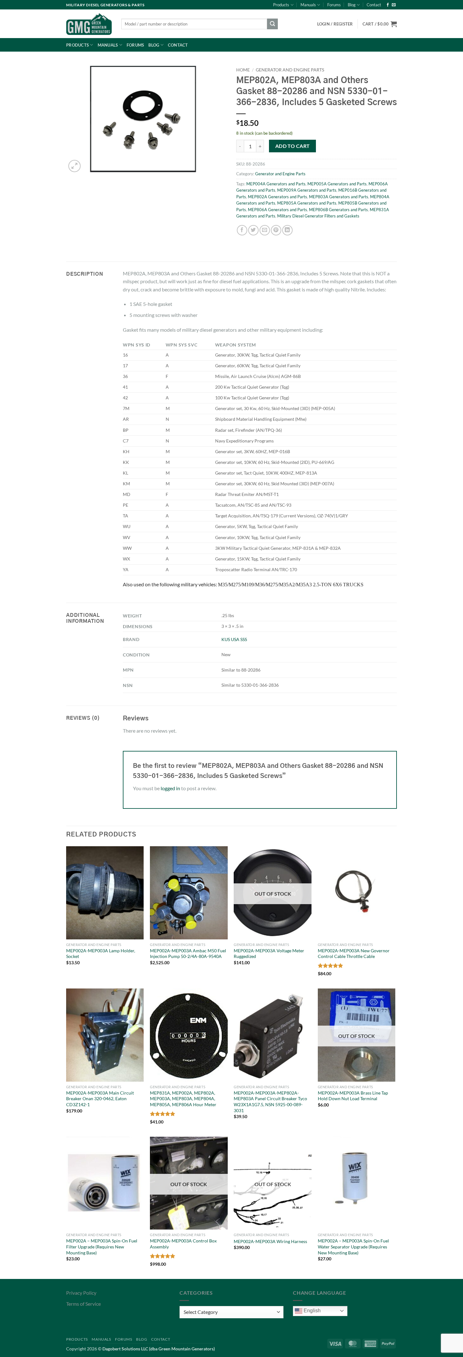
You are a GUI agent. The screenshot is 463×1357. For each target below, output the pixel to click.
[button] (380, 24)
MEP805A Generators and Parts (306, 203)
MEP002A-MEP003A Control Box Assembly (183, 1243)
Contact (374, 4)
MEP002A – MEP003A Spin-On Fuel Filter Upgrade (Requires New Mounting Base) (101, 1246)
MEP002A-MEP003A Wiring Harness (270, 1241)
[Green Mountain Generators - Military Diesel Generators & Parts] (89, 24)
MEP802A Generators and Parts (277, 196)
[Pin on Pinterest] (276, 230)
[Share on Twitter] (253, 230)
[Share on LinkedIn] (287, 230)
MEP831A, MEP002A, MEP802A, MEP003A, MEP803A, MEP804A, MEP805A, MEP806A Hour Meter (183, 1098)
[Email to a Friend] (265, 230)
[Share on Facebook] (242, 230)
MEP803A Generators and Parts (338, 196)
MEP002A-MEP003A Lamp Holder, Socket (100, 953)
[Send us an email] (394, 5)
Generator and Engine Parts (290, 69)
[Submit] (272, 24)
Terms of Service (83, 1304)
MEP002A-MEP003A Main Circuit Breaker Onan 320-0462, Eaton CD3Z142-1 (100, 1098)
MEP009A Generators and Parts (306, 190)
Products (281, 4)
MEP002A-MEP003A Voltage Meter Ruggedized (269, 953)
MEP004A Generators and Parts (276, 183)
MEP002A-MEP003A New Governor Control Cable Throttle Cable (354, 953)
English (311, 1310)
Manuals (308, 4)
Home (243, 69)
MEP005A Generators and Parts (337, 183)
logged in (170, 788)
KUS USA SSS (234, 639)
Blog (352, 4)
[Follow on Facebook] (388, 5)
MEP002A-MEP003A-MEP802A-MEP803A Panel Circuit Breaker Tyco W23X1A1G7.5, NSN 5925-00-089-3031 (270, 1101)
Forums (334, 4)
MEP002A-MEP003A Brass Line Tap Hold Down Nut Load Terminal (353, 1095)
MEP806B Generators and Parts (338, 209)
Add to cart (292, 146)
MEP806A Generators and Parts (277, 209)
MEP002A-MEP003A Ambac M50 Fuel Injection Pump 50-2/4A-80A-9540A (188, 953)
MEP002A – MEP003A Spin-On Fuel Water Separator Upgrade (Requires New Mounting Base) (353, 1246)
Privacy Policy (81, 1293)
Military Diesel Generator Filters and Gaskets (318, 215)
